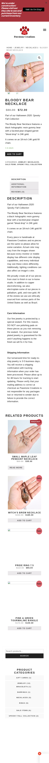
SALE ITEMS (10, 164)
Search (24, 656)
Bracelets (22, 686)
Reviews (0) (17, 192)
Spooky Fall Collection (29, 164)
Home (9, 48)
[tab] (24, 179)
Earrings (22, 692)
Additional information (18, 185)
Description (18, 179)
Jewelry (19, 48)
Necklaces (32, 48)
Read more (16, 468)
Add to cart (14, 154)
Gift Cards (22, 678)
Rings (22, 703)
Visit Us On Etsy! (33, 9)
